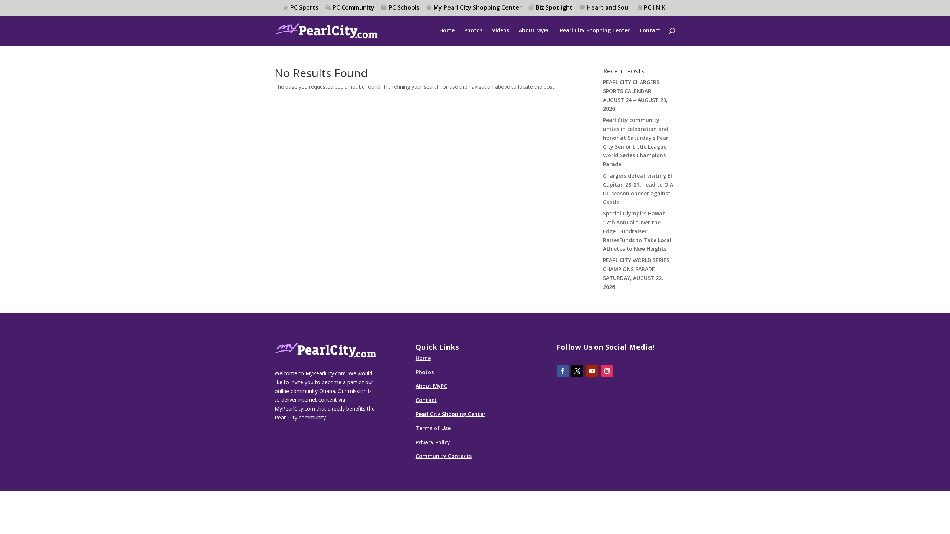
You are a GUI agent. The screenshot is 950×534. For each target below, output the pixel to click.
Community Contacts (444, 455)
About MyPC (534, 31)
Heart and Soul (608, 7)
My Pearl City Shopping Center (477, 7)
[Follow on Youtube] (592, 371)
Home (447, 31)
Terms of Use (433, 428)
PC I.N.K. (655, 7)
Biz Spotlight (554, 7)
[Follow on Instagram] (607, 371)
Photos (473, 31)
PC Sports (304, 7)
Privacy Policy (433, 442)
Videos (500, 31)
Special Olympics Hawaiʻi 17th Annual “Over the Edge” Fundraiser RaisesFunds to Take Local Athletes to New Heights (637, 231)
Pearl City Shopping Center (595, 31)
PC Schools (404, 7)
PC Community (353, 7)
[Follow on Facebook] (563, 371)
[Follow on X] (577, 371)
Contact (650, 31)
